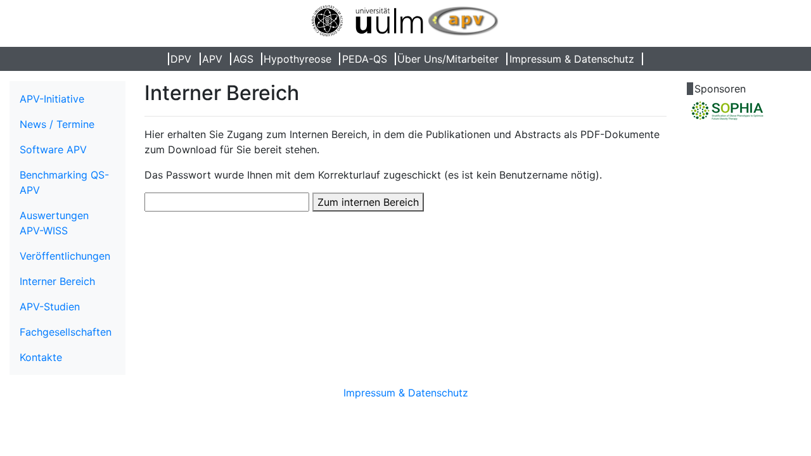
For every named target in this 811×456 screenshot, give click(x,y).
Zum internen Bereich (368, 202)
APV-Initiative (52, 98)
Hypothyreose (297, 59)
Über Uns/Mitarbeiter (448, 59)
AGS (243, 59)
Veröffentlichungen (65, 256)
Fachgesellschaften (66, 332)
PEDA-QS (364, 59)
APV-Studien (50, 306)
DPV (180, 59)
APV (212, 59)
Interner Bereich (57, 281)
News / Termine (57, 124)
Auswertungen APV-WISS (54, 223)
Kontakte (41, 357)
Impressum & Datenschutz (571, 59)
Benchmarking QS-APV (64, 182)
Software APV (53, 149)
